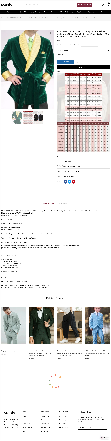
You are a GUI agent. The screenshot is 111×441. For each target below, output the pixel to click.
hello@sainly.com (12, 419)
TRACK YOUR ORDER (84, 5)
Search (25, 416)
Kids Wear (80, 12)
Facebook (65, 424)
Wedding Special (50, 12)
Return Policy (45, 431)
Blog (24, 431)
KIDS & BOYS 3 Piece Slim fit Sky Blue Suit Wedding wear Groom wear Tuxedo (97, 353)
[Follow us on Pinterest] (73, 182)
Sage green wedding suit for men (12, 351)
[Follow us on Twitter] (69, 182)
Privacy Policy (45, 416)
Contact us (26, 420)
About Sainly (26, 424)
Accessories (92, 12)
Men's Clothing (35, 12)
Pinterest (65, 427)
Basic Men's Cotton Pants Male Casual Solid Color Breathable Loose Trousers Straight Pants (69, 353)
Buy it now (83, 67)
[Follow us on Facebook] (65, 182)
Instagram (65, 420)
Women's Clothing (66, 12)
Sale (102, 12)
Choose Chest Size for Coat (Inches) (68, 45)
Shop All (23, 12)
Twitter (64, 416)
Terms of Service (46, 424)
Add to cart (65, 62)
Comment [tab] (63, 203)
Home (3, 18)
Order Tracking (27, 427)
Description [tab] (49, 203)
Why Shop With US (47, 427)
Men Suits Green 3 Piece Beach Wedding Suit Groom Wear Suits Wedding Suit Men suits (40, 353)
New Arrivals (11, 12)
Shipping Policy (45, 420)
